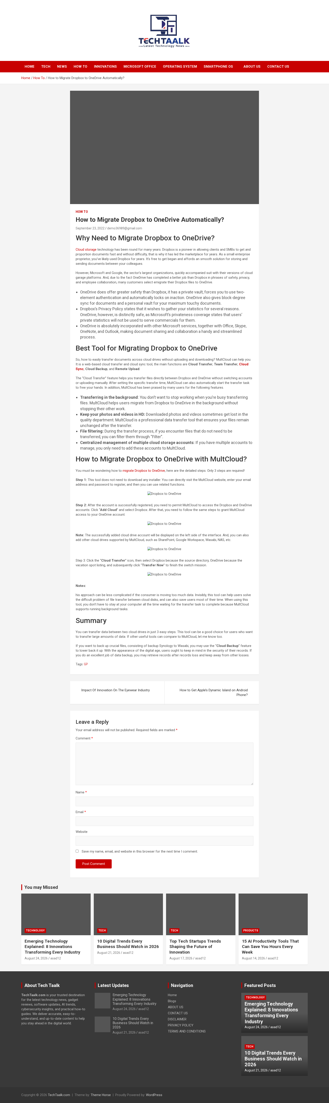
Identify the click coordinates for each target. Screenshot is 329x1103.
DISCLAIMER (177, 1019)
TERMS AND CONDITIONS (187, 1031)
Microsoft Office (140, 67)
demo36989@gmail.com (124, 228)
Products (250, 930)
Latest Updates (113, 985)
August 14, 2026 (253, 958)
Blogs (172, 1001)
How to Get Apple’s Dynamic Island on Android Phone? (214, 692)
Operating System (180, 67)
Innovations (105, 67)
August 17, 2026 (180, 958)
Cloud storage (86, 250)
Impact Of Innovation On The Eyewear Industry (115, 690)
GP (86, 664)
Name (81, 792)
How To (80, 67)
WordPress (154, 1095)
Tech (45, 67)
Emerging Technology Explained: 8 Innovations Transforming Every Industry (52, 947)
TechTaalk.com (59, 1095)
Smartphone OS (218, 67)
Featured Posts (260, 985)
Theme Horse (101, 1095)
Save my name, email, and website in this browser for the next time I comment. (140, 851)
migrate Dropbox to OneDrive (144, 471)
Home (29, 67)
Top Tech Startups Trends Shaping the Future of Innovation (195, 947)
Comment (84, 738)
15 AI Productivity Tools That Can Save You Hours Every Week (270, 947)
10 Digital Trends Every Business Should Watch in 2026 (128, 944)
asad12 (55, 958)
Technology (35, 930)
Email (81, 812)
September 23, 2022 (90, 228)
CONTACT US (278, 67)
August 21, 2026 (108, 952)
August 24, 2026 (36, 958)
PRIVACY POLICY (180, 1025)
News (62, 67)
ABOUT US (252, 67)
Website (82, 832)
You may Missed (41, 887)
